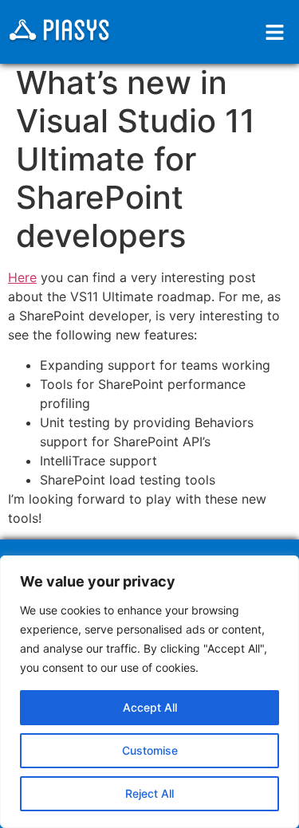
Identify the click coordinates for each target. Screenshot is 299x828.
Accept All (150, 707)
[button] (275, 32)
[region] (149, 691)
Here (22, 277)
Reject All (149, 793)
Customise (150, 750)
